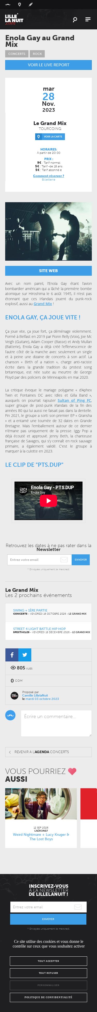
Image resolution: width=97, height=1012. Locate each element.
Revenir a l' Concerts (41, 752)
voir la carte (53, 136)
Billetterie (48, 179)
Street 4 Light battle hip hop (39, 629)
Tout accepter (48, 961)
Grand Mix (43, 303)
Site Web (48, 270)
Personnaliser (48, 985)
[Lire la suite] (41, 803)
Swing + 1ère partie (30, 610)
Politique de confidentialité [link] (48, 997)
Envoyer (81, 559)
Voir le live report (48, 64)
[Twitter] (24, 654)
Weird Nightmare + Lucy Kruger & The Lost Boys (41, 836)
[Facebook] (11, 654)
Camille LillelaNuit (35, 695)
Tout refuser (48, 973)
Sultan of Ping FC (74, 400)
